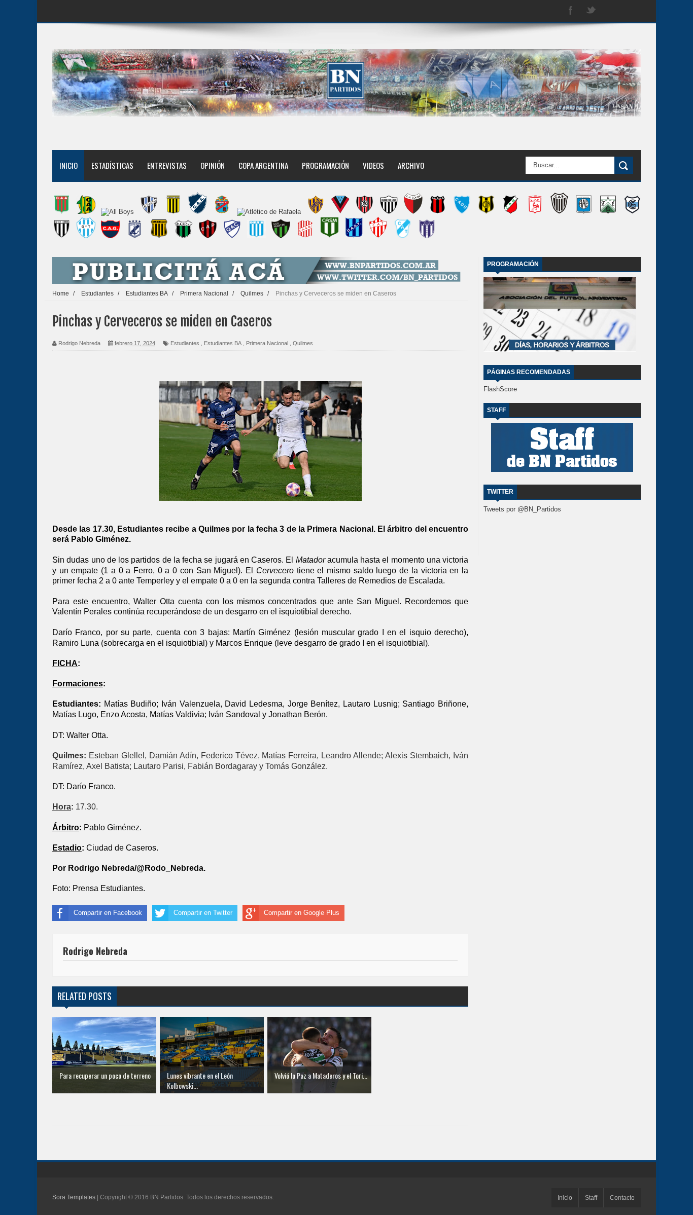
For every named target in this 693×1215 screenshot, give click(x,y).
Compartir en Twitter (203, 912)
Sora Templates (73, 1197)
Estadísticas (112, 165)
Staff (591, 1197)
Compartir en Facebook (108, 912)
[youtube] (631, 11)
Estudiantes (184, 343)
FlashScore (500, 389)
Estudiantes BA (222, 343)
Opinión (212, 165)
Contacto (622, 1197)
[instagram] (611, 11)
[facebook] (571, 11)
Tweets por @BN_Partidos (522, 509)
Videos (373, 165)
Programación (325, 165)
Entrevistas (167, 165)
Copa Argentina (263, 165)
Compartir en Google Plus (301, 912)
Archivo (411, 165)
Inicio (68, 165)
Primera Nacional (267, 343)
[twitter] (591, 11)
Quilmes (303, 343)
